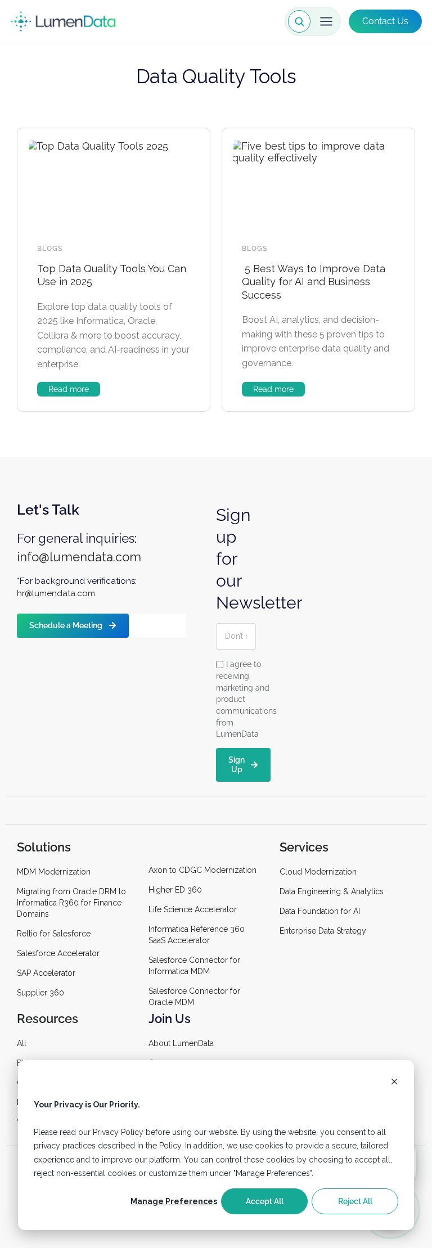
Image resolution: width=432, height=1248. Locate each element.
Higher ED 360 (176, 889)
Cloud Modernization (318, 871)
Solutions (44, 847)
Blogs (49, 249)
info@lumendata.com (79, 556)
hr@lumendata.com (56, 593)
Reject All (355, 1201)
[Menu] (326, 21)
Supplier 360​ (40, 992)
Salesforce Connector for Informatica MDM (194, 966)
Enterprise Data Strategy (323, 930)
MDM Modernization (54, 871)
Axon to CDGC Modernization (202, 870)
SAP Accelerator (46, 972)
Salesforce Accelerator (58, 953)
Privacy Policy (118, 1132)
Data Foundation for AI (320, 911)
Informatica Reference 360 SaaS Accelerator (196, 935)
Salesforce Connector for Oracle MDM (194, 996)
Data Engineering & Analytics (332, 891)
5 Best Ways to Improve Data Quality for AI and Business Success (313, 282)
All (21, 1043)
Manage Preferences (173, 1201)
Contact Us (385, 21)
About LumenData (181, 1043)
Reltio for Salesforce (54, 933)
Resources (47, 1018)
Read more (68, 389)
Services (304, 847)
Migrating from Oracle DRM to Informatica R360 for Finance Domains (71, 902)
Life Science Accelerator (192, 909)
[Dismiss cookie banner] (394, 1083)
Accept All (265, 1201)
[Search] (299, 21)
